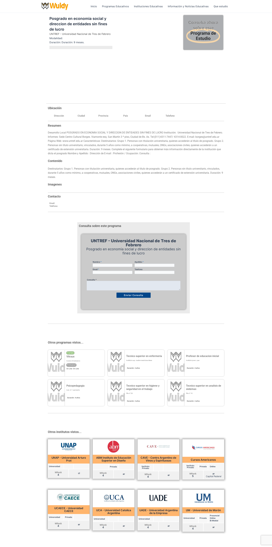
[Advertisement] (136, 76)
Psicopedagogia (75, 385)
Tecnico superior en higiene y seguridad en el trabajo (142, 387)
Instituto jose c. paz (192, 360)
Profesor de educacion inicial (202, 356)
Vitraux (70, 356)
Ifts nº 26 (129, 393)
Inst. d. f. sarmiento (73, 390)
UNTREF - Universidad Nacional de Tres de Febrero (80, 33)
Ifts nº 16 (189, 393)
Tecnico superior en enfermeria (144, 356)
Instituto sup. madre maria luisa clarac (139, 360)
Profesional (71, 365)
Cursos (70, 353)
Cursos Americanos (73, 361)
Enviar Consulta (133, 295)
